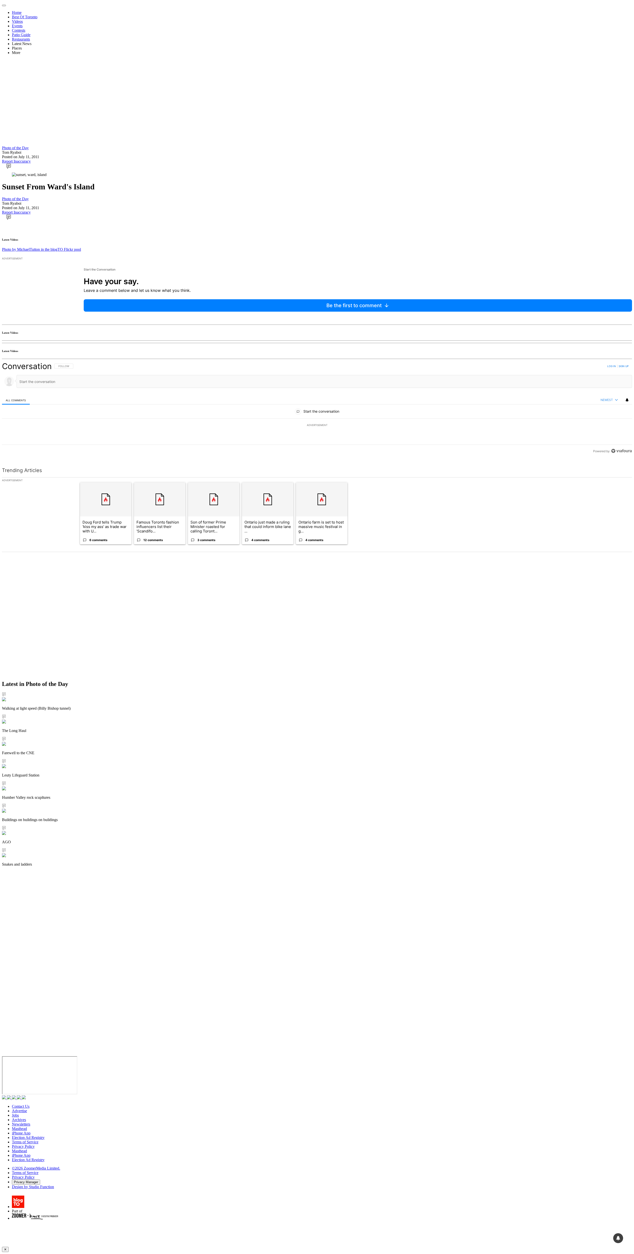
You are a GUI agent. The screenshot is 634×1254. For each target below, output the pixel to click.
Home (17, 12)
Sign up (624, 366)
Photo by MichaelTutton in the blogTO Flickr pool (41, 249)
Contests (18, 30)
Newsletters (21, 1124)
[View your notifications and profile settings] (627, 400)
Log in (611, 366)
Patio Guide (21, 35)
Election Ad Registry (28, 1137)
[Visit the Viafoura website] (621, 451)
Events (17, 26)
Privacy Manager (26, 1182)
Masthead (19, 1129)
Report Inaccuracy (16, 161)
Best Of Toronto (24, 17)
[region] (317, 408)
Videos (17, 21)
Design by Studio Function (33, 1187)
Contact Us (20, 1106)
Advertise (19, 1111)
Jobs (15, 1115)
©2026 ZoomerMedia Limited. (36, 1168)
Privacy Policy (23, 1146)
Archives (19, 1120)
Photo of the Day (15, 148)
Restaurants (21, 39)
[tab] (16, 400)
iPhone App (21, 1133)
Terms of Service (25, 1142)
